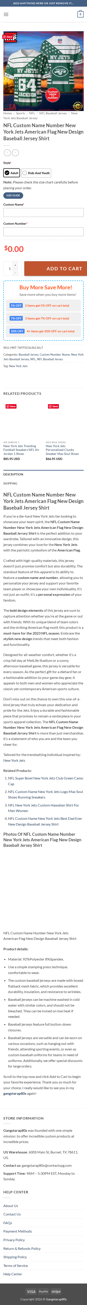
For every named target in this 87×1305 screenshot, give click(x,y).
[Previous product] (15, 152)
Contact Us (12, 1214)
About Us (10, 1206)
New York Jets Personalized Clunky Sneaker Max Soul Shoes (62, 450)
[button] (6, 14)
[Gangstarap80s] (43, 14)
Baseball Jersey (28, 354)
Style (7, 163)
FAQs (7, 1223)
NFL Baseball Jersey (53, 113)
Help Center (12, 1274)
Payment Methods (17, 1231)
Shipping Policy (15, 1257)
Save (9, 36)
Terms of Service (15, 1265)
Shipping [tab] (10, 483)
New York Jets (18, 366)
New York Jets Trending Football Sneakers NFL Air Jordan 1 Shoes (21, 450)
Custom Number (15, 223)
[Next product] (7, 152)
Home (7, 113)
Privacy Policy (14, 1240)
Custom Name (13, 204)
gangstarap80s (14, 1093)
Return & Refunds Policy (22, 1248)
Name (66, 354)
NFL (32, 113)
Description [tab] (13, 474)
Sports (20, 113)
